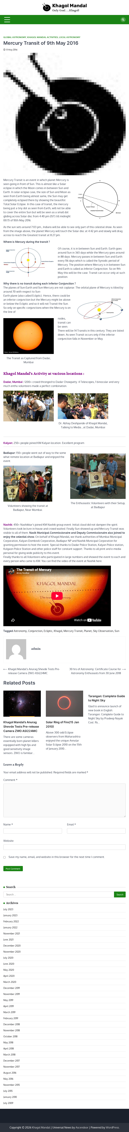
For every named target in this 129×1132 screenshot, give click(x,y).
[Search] (123, 19)
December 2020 (11, 945)
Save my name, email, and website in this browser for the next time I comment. (57, 857)
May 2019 (8, 1000)
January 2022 (10, 927)
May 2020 (8, 969)
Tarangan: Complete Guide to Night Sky (106, 698)
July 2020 (8, 957)
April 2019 (8, 1006)
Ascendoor (82, 1127)
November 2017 (11, 1066)
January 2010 (10, 1097)
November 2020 (11, 951)
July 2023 (8, 909)
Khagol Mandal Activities (42, 37)
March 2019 (9, 1012)
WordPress (112, 1127)
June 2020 (8, 963)
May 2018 (8, 1042)
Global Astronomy (14, 37)
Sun (117, 631)
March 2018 (9, 1054)
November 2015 (11, 1084)
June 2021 (8, 939)
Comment (10, 780)
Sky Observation (103, 631)
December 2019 (11, 988)
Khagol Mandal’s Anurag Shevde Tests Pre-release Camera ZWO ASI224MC (21, 726)
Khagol (58, 631)
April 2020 (8, 975)
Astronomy (20, 631)
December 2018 (11, 1024)
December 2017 (11, 1060)
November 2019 (11, 994)
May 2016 (8, 1078)
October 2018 (10, 1036)
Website (8, 840)
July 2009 (8, 1103)
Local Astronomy (69, 37)
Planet (88, 631)
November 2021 (11, 933)
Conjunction (35, 631)
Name (8, 824)
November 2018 (11, 1030)
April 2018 (8, 1048)
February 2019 (10, 1018)
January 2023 (10, 915)
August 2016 (9, 1072)
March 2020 (9, 981)
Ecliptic (48, 631)
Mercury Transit (73, 631)
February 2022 (11, 921)
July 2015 (8, 1090)
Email (71, 824)
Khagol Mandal (69, 5)
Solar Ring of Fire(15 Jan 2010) (62, 724)
